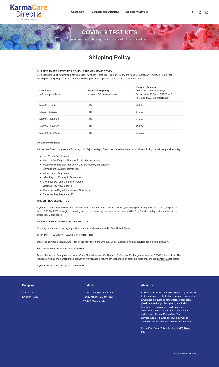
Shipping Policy (30, 296)
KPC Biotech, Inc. (189, 353)
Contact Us (28, 292)
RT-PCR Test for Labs (94, 301)
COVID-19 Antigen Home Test (98, 292)
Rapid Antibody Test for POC (98, 296)
